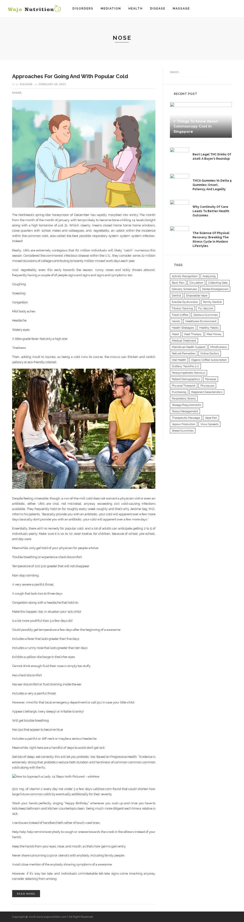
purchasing (179, 392)
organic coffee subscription (209, 360)
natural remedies (183, 353)
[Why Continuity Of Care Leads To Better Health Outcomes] (179, 209)
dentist (176, 295)
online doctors (209, 353)
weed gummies (182, 430)
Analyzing (209, 276)
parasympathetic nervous (188, 372)
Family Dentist (212, 302)
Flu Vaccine (205, 308)
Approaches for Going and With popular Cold (70, 76)
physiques (207, 385)
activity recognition (185, 276)
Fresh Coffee (180, 314)
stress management (185, 411)
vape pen (211, 417)
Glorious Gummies (205, 314)
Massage (181, 8)
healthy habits (209, 327)
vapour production (183, 424)
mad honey (214, 334)
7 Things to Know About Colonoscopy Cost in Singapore (195, 126)
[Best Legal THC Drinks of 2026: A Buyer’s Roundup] (179, 156)
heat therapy (193, 334)
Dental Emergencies (215, 289)
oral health (179, 360)
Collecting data (218, 282)
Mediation (111, 8)
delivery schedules (184, 289)
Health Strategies (183, 327)
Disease (157, 8)
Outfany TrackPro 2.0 (185, 366)
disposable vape (196, 295)
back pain (178, 282)
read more (26, 893)
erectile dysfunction (185, 302)
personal (210, 379)
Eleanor (26, 84)
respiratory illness (184, 398)
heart (175, 334)
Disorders (82, 8)
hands (176, 321)
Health (135, 8)
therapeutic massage (186, 417)
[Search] (234, 8)
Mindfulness (218, 347)
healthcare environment (200, 321)
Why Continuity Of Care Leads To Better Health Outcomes (211, 211)
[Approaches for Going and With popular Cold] (83, 153)
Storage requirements (186, 405)
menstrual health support (188, 347)
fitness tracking (182, 308)
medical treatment (184, 340)
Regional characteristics (206, 392)
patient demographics (186, 379)
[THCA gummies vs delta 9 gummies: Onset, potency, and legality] (179, 183)
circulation (196, 282)
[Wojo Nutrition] (34, 8)
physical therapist (183, 385)
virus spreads (209, 424)
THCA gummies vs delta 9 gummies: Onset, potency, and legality (212, 185)
